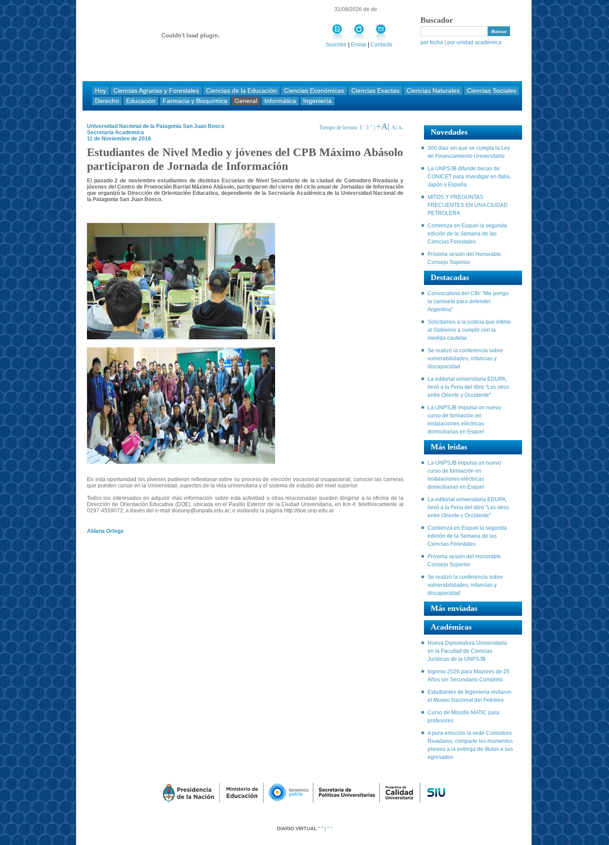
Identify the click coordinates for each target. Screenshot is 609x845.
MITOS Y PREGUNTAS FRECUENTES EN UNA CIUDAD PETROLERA (468, 205)
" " (329, 828)
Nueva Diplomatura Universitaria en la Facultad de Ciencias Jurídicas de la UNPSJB (467, 651)
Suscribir (336, 44)
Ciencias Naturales (433, 90)
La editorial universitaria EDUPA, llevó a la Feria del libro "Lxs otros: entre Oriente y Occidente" (469, 387)
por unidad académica (474, 42)
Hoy (100, 90)
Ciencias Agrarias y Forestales (156, 90)
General (246, 101)
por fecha (432, 42)
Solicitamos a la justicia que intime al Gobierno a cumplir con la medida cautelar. (469, 330)
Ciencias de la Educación (241, 90)
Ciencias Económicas (314, 90)
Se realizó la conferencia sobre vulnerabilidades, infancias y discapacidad (465, 358)
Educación (141, 101)
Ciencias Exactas (375, 90)
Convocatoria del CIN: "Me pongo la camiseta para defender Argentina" (468, 301)
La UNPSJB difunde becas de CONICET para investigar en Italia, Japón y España (469, 176)
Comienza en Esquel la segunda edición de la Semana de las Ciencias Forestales (467, 234)
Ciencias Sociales (491, 90)
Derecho (107, 101)
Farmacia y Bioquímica (195, 101)
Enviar (359, 44)
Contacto (381, 44)
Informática (280, 101)
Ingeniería (317, 101)
